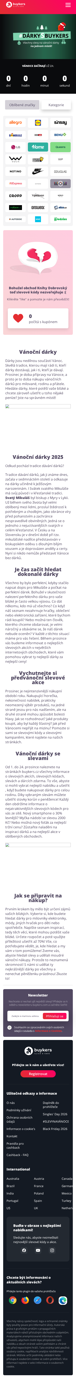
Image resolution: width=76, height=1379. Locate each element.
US (8, 1208)
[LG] (15, 147)
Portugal (12, 1201)
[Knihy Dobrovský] (60, 183)
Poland (39, 1193)
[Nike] (38, 171)
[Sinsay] (60, 123)
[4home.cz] (38, 147)
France (38, 1186)
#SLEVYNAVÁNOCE (56, 1121)
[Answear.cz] (38, 207)
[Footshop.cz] (38, 196)
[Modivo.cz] (60, 196)
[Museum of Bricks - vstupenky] (38, 159)
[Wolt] (38, 219)
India (10, 1193)
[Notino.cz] (15, 171)
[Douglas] (60, 171)
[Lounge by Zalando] (60, 159)
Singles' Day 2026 (55, 1114)
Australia (13, 1179)
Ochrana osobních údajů (20, 1119)
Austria (39, 1179)
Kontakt (12, 1136)
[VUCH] (15, 159)
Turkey (66, 1201)
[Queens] (60, 147)
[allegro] (15, 122)
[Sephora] (38, 184)
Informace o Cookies (48, 1031)
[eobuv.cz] (15, 207)
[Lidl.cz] (38, 123)
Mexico (67, 1193)
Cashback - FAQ (17, 1155)
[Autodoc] (15, 219)
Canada (67, 1179)
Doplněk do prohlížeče (51, 1105)
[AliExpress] (15, 183)
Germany (68, 1186)
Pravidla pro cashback (15, 1145)
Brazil (11, 1186)
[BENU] (60, 134)
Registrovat (38, 1074)
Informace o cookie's (21, 1129)
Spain (38, 1201)
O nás (11, 1103)
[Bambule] (15, 135)
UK (36, 1208)
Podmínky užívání (19, 1110)
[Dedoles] (60, 219)
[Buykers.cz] (15, 5)
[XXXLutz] (38, 135)
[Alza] (60, 207)
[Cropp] (15, 195)
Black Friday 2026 (55, 1129)
